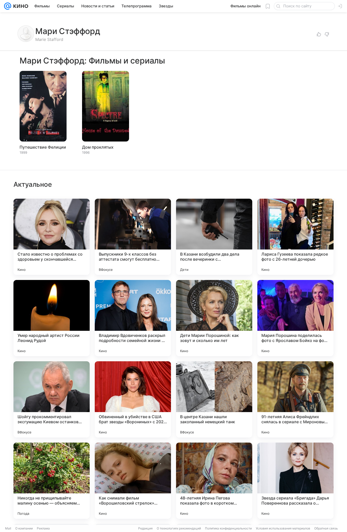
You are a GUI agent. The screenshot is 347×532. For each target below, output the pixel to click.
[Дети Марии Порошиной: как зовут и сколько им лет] (214, 318)
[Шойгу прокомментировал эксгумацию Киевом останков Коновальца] (51, 399)
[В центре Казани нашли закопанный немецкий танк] (214, 399)
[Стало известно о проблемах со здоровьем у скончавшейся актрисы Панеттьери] (51, 237)
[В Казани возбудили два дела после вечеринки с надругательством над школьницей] (214, 237)
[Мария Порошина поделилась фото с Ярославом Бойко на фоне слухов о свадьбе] (295, 318)
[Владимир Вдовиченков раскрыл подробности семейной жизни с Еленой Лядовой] (133, 318)
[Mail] (7, 6)
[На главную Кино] (19, 6)
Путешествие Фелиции (43, 147)
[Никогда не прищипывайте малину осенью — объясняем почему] (51, 481)
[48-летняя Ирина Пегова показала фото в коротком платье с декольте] (214, 481)
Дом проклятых (98, 147)
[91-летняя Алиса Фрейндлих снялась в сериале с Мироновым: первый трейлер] (295, 399)
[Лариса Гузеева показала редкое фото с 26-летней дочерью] (295, 237)
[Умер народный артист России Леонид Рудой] (51, 318)
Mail (8, 528)
